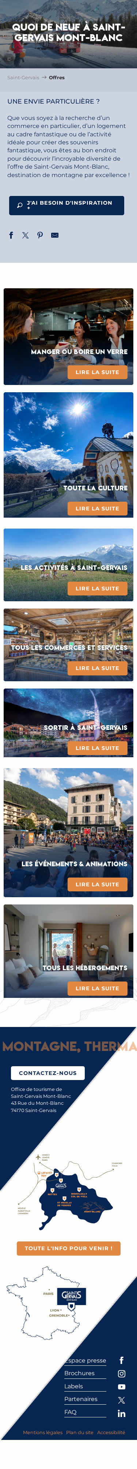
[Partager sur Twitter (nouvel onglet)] (25, 236)
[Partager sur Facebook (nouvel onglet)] (11, 236)
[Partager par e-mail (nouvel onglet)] (54, 236)
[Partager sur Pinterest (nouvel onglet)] (40, 236)
